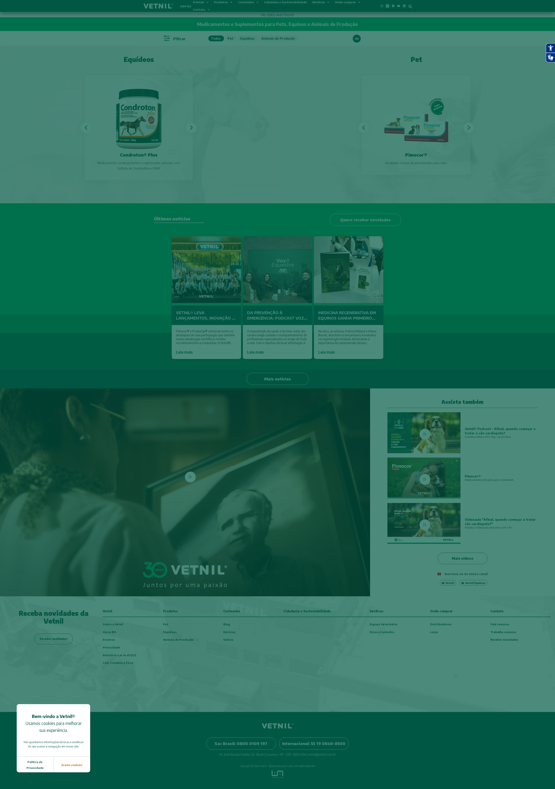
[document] (277, 394)
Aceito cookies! (71, 765)
